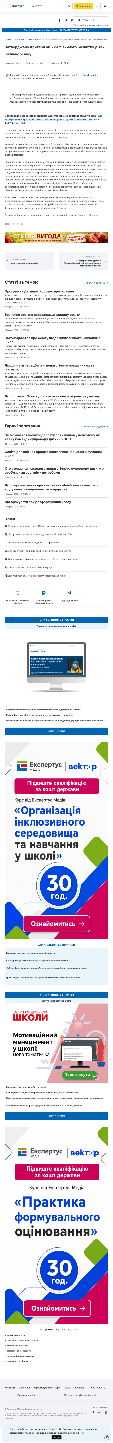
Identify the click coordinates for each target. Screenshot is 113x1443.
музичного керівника (18, 1361)
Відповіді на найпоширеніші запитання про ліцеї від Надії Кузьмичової (43, 709)
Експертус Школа (87, 215)
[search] (69, 6)
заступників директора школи (23, 1340)
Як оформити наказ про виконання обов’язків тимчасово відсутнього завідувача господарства (51, 487)
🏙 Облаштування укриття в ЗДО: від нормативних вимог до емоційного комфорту (51, 526)
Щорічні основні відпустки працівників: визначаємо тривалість (39, 715)
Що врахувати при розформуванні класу (38, 502)
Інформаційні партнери (47, 1387)
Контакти (10, 1387)
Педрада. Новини (69, 600)
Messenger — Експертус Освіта (43, 601)
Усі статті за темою (95, 283)
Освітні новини (34, 39)
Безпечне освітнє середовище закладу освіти (42, 315)
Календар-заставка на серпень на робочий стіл (30, 952)
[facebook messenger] (72, 20)
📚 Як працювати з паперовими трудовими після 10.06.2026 (38, 534)
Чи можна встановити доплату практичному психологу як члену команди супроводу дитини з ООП (52, 437)
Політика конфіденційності (80, 1395)
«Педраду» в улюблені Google (74, 75)
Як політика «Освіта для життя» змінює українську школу (52, 396)
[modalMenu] (105, 6)
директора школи (16, 1335)
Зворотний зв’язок (74, 1387)
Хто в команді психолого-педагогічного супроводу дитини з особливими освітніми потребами (54, 470)
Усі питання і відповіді (94, 426)
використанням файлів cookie (70, 1432)
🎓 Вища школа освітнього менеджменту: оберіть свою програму (41, 559)
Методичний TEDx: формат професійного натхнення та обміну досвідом (44, 1105)
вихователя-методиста (19, 1350)
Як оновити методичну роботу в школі (26, 1087)
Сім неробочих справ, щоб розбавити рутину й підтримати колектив (42, 1092)
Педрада (9, 39)
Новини (20, 39)
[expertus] (36, 6)
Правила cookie (26, 1395)
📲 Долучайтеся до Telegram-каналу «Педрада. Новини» (35, 575)
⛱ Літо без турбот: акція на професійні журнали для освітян (38, 550)
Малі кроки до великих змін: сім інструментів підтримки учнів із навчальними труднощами (54, 1097)
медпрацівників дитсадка (20, 1355)
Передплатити (83, 6)
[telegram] (65, 20)
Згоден (56, 1437)
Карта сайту (98, 1387)
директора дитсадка (17, 1345)
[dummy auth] (97, 6)
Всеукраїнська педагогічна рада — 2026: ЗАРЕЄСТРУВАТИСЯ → (56, 30)
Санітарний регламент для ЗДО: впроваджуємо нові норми (37, 960)
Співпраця (25, 1387)
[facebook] (59, 20)
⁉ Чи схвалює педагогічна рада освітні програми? (32, 542)
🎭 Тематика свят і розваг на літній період (28, 567)
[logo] (16, 6)
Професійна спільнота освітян (17, 601)
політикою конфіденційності (39, 1432)
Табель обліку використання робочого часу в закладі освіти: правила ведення (46, 968)
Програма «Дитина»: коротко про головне (39, 291)
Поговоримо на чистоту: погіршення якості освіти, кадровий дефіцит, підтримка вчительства (55, 720)
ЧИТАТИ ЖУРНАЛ (56, 731)
